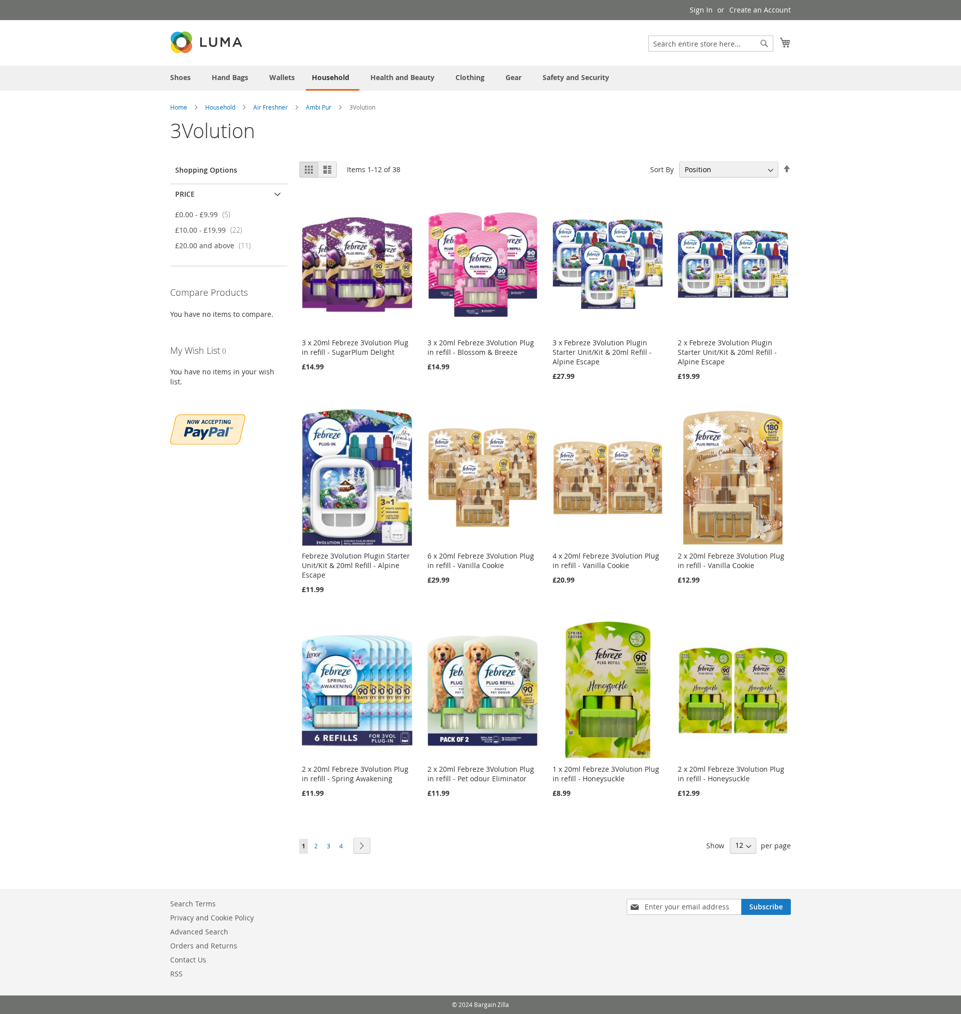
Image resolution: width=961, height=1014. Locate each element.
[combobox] (710, 44)
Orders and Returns (203, 945)
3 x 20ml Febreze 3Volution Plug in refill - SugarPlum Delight (355, 347)
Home (179, 107)
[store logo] (207, 42)
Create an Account (760, 10)
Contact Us (188, 959)
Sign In (701, 10)
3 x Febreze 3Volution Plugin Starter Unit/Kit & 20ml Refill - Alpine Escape (602, 352)
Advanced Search (199, 931)
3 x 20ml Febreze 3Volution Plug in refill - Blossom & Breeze (480, 347)
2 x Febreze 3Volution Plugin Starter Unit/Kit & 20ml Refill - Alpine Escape (727, 352)
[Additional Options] (207, 428)
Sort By (662, 169)
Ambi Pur (319, 107)
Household (221, 107)
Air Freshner (271, 107)
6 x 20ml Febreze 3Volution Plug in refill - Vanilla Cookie (480, 560)
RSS (176, 973)
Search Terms (193, 903)
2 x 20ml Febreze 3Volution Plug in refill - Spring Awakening (355, 773)
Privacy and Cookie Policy (212, 917)
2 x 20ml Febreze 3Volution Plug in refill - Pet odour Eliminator (480, 773)
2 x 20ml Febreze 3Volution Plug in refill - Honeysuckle (731, 773)
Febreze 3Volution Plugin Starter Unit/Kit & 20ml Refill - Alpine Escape (356, 565)
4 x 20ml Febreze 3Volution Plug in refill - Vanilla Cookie (606, 560)
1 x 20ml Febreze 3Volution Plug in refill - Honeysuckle (606, 773)
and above (216, 245)
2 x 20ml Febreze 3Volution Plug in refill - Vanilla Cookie (731, 560)
